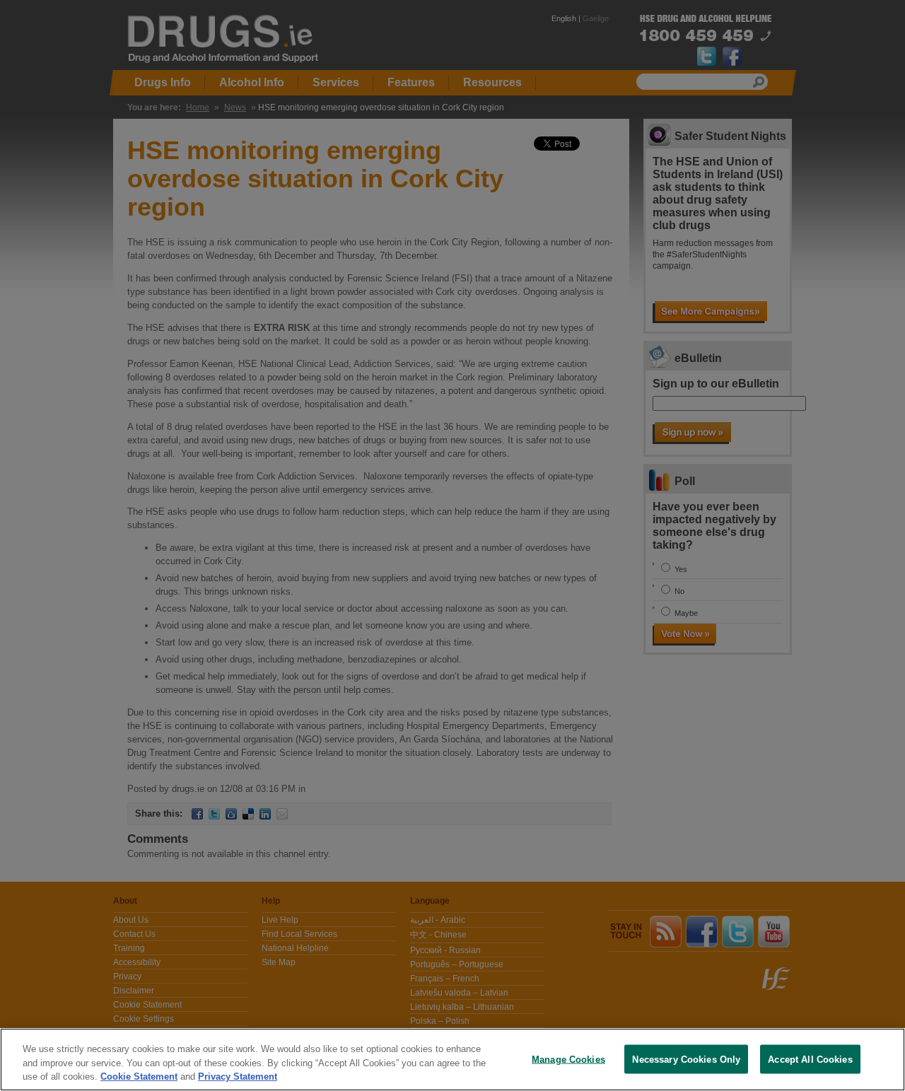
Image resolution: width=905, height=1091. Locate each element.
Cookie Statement (138, 1076)
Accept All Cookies (810, 1059)
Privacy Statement (237, 1076)
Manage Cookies (568, 1059)
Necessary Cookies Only (686, 1059)
